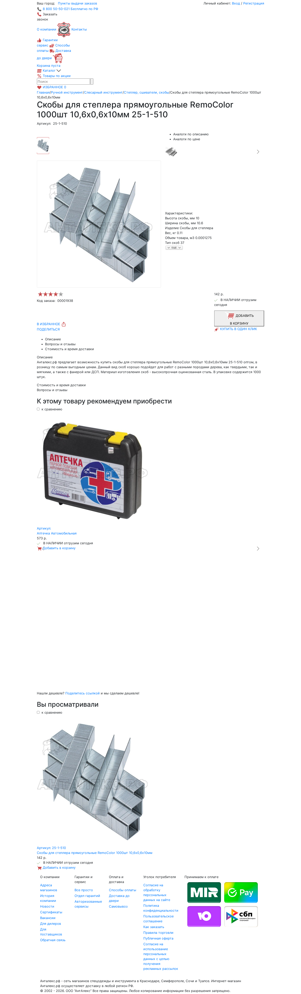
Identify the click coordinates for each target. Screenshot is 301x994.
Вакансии (47, 918)
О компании (46, 29)
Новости (47, 906)
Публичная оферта (158, 938)
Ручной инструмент (67, 92)
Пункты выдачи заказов (77, 3)
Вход (236, 3)
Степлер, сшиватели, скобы (146, 92)
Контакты (79, 29)
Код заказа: (46, 301)
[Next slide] (257, 151)
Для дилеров (50, 924)
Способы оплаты (122, 890)
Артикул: (44, 123)
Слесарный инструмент (103, 92)
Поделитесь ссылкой (82, 693)
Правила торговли (158, 933)
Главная (43, 92)
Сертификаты (51, 912)
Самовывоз (118, 906)
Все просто (84, 890)
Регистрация (253, 3)
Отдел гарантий (87, 896)
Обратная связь (53, 940)
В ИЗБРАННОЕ (49, 324)
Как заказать (153, 927)
